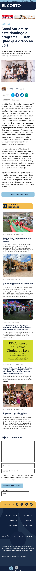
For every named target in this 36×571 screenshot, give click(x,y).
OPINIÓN (5, 536)
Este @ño (5, 490)
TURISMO (28, 520)
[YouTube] (26, 504)
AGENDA (28, 536)
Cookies (14, 556)
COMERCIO (12, 520)
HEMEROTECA (17, 536)
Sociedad (5, 24)
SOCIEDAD (28, 515)
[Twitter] (21, 504)
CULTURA (13, 526)
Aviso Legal (6, 556)
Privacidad (22, 556)
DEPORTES (27, 526)
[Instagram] (31, 504)
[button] (16, 568)
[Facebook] (17, 504)
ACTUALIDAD (11, 515)
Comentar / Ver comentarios (18, 194)
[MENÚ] (32, 5)
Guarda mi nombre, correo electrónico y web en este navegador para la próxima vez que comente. (18, 477)
